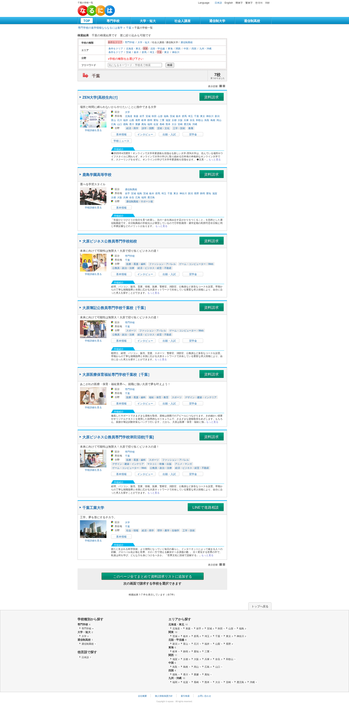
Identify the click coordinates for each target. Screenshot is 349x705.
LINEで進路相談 (205, 507)
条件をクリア (115, 48)
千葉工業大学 (93, 507)
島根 (212, 120)
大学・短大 (148, 20)
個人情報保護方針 (164, 695)
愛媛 (137, 124)
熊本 (168, 124)
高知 (143, 124)
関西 (178, 48)
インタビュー (145, 134)
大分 (174, 124)
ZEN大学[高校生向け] (100, 97)
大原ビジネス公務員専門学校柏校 (109, 241)
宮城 (148, 116)
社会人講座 (182, 20)
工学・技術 (179, 128)
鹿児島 (187, 124)
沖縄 (194, 124)
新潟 (217, 116)
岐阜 (143, 120)
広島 (113, 124)
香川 (131, 124)
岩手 (142, 116)
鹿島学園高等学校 (96, 174)
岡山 (219, 120)
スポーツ (131, 330)
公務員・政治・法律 (123, 267)
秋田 (154, 116)
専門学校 (113, 20)
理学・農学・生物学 (168, 530)
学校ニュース (121, 141)
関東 (172, 632)
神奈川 (175, 52)
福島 (166, 116)
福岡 (149, 124)
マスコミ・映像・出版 (159, 463)
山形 (160, 116)
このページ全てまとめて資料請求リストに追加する (152, 576)
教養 (190, 128)
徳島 (125, 124)
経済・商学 (132, 128)
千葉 (128, 27)
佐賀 (155, 124)
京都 (174, 120)
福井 (125, 120)
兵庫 (186, 120)
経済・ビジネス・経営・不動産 (154, 267)
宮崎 (180, 124)
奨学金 (193, 134)
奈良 (192, 120)
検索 (169, 65)
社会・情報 (132, 530)
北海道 (128, 116)
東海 (170, 48)
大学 (127, 112)
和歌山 (199, 120)
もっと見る (215, 159)
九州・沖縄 (205, 48)
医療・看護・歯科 (136, 263)
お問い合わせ (204, 695)
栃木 (136, 52)
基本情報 (121, 134)
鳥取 (206, 120)
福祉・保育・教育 (158, 397)
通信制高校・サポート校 (139, 201)
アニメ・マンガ (183, 463)
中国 (186, 48)
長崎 (162, 124)
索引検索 (185, 695)
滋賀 (168, 120)
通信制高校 (252, 20)
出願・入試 (169, 134)
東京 (166, 52)
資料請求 (211, 96)
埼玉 (152, 52)
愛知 (155, 120)
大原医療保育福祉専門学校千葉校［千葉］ (116, 374)
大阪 (180, 120)
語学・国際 (148, 128)
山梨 (131, 120)
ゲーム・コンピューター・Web (196, 263)
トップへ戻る (259, 606)
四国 (193, 48)
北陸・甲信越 (157, 48)
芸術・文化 (163, 128)
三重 (162, 120)
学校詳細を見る (93, 130)
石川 (119, 120)
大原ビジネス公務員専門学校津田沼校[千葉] (118, 437)
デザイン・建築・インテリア (201, 397)
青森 (136, 116)
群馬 (144, 52)
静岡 (149, 120)
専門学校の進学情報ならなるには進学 (100, 27)
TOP (86, 20)
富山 (113, 120)
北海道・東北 (133, 48)
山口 (119, 124)
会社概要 (142, 695)
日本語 (218, 2)
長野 (137, 120)
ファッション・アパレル (162, 263)
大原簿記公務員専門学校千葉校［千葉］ (115, 307)
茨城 (128, 52)
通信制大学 (217, 20)
